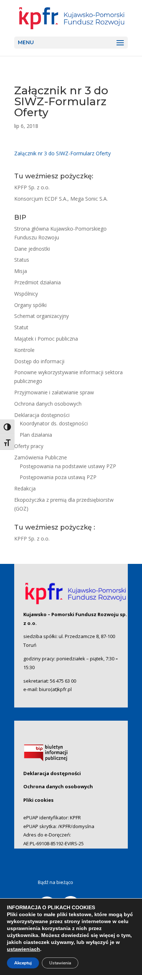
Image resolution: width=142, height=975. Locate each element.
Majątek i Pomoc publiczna (46, 338)
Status (21, 259)
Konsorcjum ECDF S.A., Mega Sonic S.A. (61, 198)
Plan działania (36, 434)
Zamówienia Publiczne (40, 457)
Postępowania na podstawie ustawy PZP (68, 466)
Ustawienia (60, 963)
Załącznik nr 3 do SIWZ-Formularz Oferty (62, 153)
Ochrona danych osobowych (48, 403)
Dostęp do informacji (39, 361)
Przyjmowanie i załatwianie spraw (54, 392)
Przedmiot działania (37, 282)
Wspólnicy (26, 293)
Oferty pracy (28, 446)
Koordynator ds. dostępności (54, 423)
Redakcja (25, 488)
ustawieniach (23, 949)
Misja (20, 271)
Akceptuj (23, 963)
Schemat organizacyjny (41, 315)
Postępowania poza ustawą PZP (58, 477)
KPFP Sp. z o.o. (32, 187)
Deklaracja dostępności (42, 414)
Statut (21, 327)
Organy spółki (30, 304)
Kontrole (24, 349)
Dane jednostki (32, 248)
